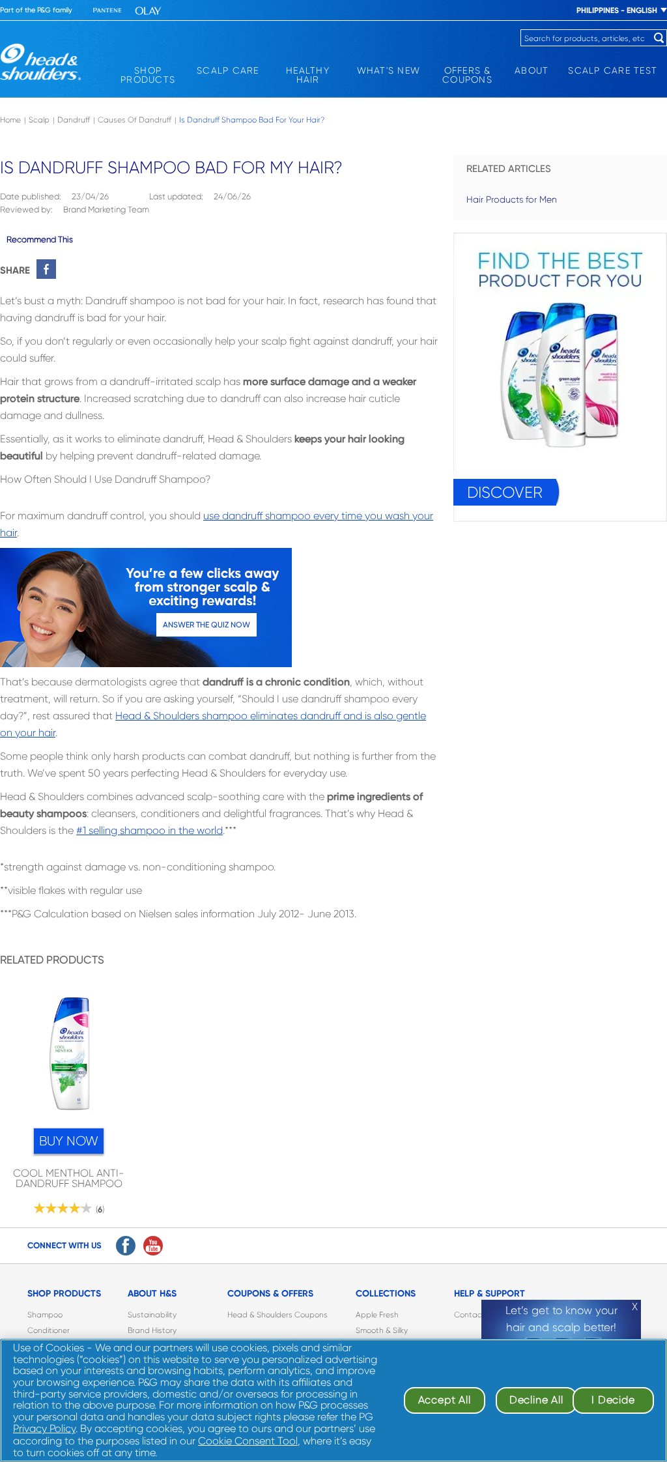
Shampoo (45, 1314)
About (531, 70)
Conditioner (48, 1330)
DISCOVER (505, 492)
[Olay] (148, 11)
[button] (69, 1057)
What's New (389, 70)
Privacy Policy (44, 1428)
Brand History (152, 1330)
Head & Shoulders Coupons (277, 1314)
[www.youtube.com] (153, 1245)
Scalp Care (228, 70)
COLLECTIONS (386, 1293)
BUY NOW (68, 1141)
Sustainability (152, 1314)
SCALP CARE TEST (612, 70)
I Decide (612, 1400)
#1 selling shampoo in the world (149, 830)
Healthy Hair (308, 75)
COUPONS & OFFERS (270, 1293)
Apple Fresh (377, 1314)
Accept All (444, 1400)
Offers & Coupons (467, 75)
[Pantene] (107, 11)
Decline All (536, 1400)
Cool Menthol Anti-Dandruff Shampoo (68, 1178)
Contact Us (475, 1314)
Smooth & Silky (382, 1330)
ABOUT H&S (152, 1293)
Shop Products (148, 75)
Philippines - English (616, 10)
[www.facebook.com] (125, 1245)
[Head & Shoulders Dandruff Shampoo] (40, 62)
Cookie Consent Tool (248, 1441)
